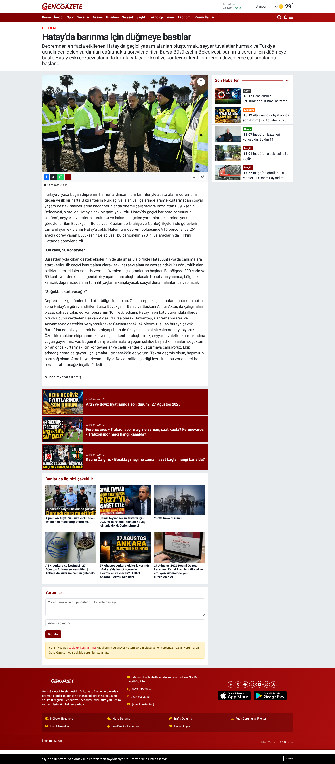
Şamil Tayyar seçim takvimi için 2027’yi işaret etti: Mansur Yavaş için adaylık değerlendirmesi (122, 521)
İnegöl (59, 17)
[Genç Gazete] (62, 6)
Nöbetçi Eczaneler (62, 718)
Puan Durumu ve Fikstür (251, 718)
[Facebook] (231, 684)
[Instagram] (252, 684)
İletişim (47, 740)
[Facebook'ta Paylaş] (46, 177)
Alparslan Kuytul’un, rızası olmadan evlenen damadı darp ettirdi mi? (70, 520)
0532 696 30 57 (140, 696)
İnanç (170, 17)
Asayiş (98, 17)
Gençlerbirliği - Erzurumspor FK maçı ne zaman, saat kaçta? (266, 99)
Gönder (53, 634)
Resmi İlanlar (204, 17)
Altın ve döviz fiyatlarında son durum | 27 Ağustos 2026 (266, 117)
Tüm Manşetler (59, 726)
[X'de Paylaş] (53, 177)
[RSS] (274, 684)
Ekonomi (184, 17)
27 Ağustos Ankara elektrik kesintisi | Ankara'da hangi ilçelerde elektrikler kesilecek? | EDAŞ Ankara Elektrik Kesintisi (125, 571)
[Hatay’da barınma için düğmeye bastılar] (125, 123)
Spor (70, 17)
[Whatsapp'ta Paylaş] (60, 177)
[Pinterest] (245, 684)
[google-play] (270, 696)
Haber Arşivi (182, 726)
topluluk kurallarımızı (83, 647)
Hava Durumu (121, 718)
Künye (58, 740)
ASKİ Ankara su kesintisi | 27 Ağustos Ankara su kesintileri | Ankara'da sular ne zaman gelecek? (70, 569)
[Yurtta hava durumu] (179, 500)
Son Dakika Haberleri (125, 726)
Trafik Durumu (183, 718)
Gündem (112, 17)
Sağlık (141, 17)
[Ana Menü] (290, 17)
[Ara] (279, 17)
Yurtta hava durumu (168, 518)
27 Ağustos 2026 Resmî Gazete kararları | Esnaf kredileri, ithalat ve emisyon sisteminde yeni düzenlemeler (178, 571)
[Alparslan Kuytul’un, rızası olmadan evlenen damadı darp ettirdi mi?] (70, 500)
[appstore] (234, 696)
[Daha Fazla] (68, 177)
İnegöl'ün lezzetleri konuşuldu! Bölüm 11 (261, 136)
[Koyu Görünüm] (285, 17)
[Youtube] (259, 684)
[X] (238, 684)
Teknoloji (156, 17)
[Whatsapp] (266, 684)
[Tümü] (288, 80)
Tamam (289, 758)
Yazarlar (83, 17)
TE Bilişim (286, 742)
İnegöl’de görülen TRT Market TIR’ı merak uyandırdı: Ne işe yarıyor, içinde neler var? (265, 175)
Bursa (46, 17)
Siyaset (127, 17)
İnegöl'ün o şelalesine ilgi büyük (266, 156)
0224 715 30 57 (141, 689)
